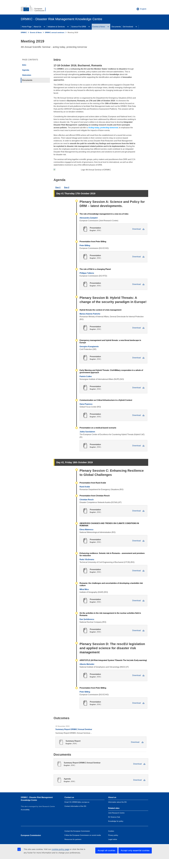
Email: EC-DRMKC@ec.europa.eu (76, 802)
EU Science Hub (114, 817)
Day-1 (57, 187)
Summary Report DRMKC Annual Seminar (73, 729)
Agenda (25, 70)
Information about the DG (117, 802)
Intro (24, 65)
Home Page (27, 27)
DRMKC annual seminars (54, 32)
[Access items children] (44, 27)
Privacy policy (113, 835)
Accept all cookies (106, 850)
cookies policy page (60, 849)
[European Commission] (35, 8)
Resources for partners (72, 839)
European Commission (31, 835)
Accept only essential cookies (135, 850)
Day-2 (66, 187)
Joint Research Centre (116, 813)
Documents (116, 27)
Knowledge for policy (115, 821)
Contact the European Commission (77, 831)
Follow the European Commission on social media (82, 835)
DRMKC (24, 32)
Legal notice (112, 839)
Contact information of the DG (75, 806)
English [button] (143, 9)
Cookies (111, 831)
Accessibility (25, 810)
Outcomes (26, 75)
